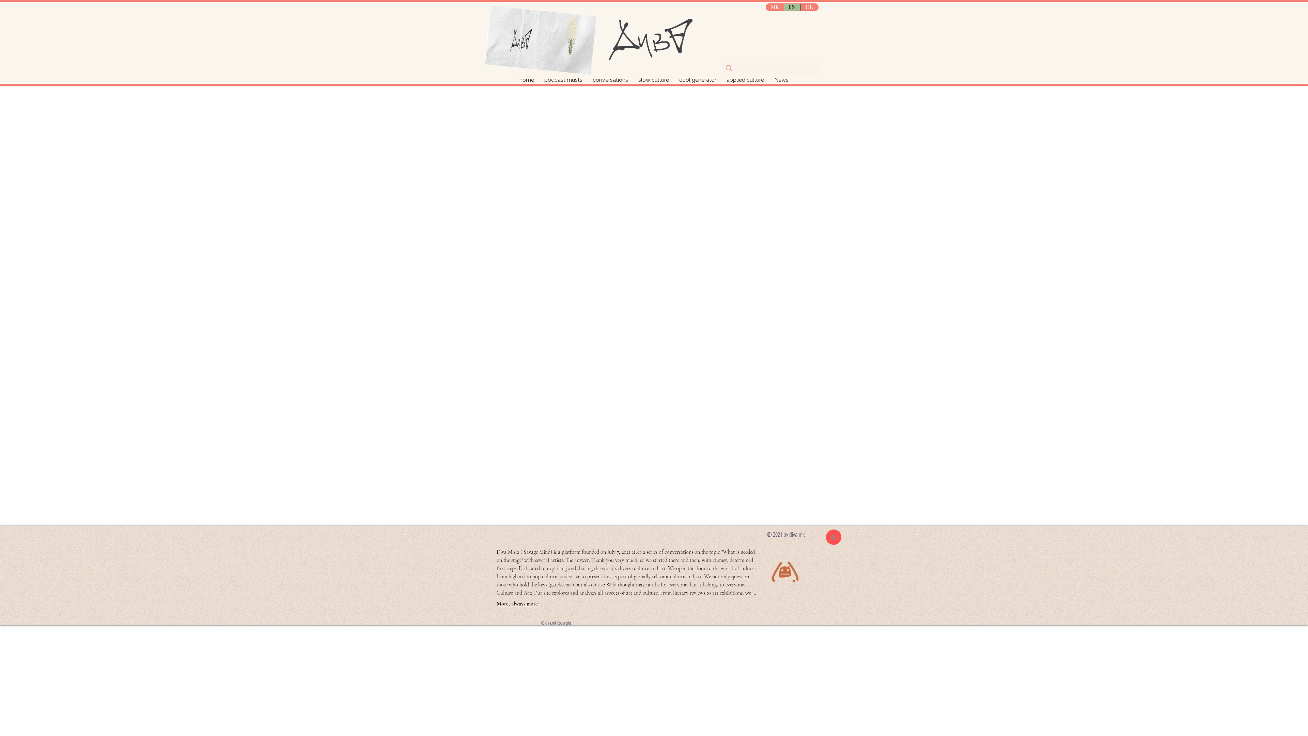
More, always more (517, 603)
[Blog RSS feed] (833, 538)
